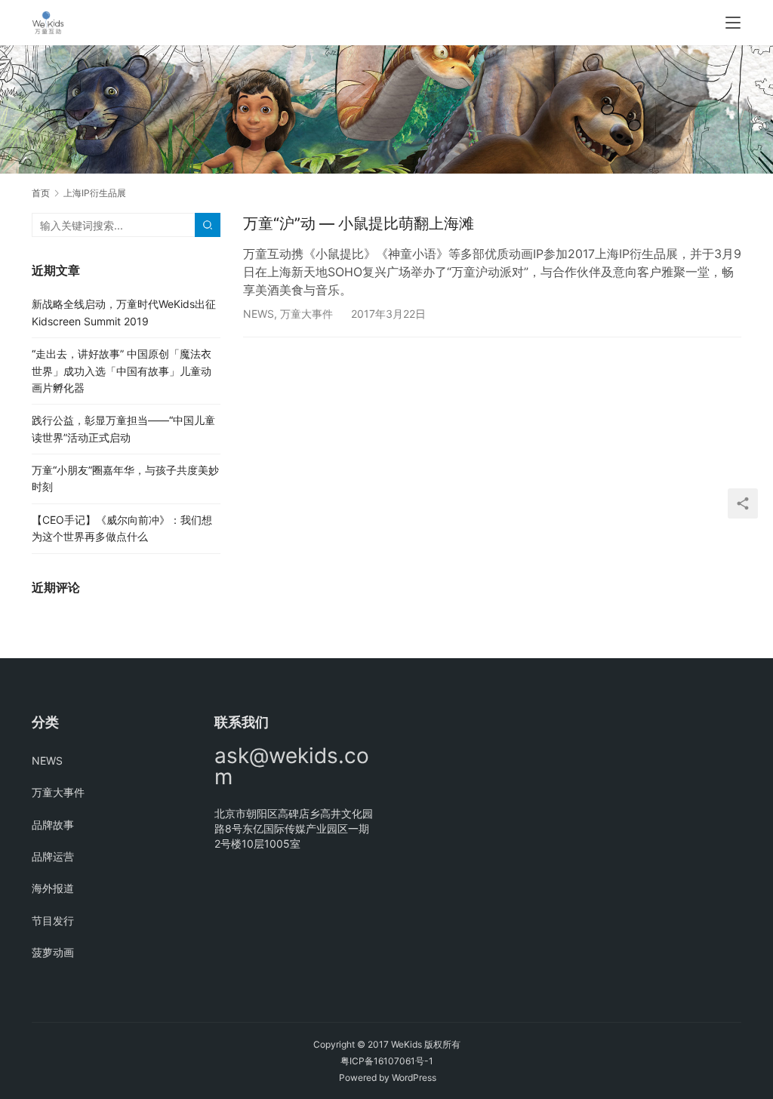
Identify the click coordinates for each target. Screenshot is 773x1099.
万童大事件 (306, 313)
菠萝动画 (53, 952)
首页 (41, 193)
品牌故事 (53, 824)
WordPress (414, 1077)
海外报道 (53, 888)
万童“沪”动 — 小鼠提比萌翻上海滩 (358, 223)
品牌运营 (53, 856)
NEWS (258, 313)
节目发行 (53, 920)
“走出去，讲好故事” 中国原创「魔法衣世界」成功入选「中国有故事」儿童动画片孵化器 (121, 370)
